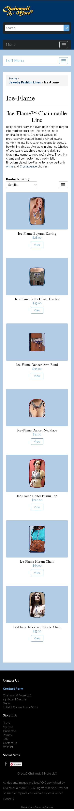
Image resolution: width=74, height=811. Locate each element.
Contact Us (10, 743)
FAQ (5, 739)
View (37, 244)
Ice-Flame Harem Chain (37, 561)
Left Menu (15, 60)
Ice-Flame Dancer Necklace (37, 430)
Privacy (7, 735)
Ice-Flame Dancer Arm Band (37, 364)
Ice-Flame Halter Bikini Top (37, 495)
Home (13, 78)
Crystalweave (28, 166)
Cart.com (49, 807)
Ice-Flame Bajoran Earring (37, 233)
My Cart (8, 727)
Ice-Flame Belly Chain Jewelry (37, 298)
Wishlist (8, 747)
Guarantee (9, 731)
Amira (9, 166)
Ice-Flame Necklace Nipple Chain (37, 627)
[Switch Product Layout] (63, 184)
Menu (10, 44)
